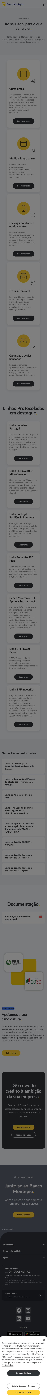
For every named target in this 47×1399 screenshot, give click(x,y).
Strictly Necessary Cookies (23, 1386)
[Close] (44, 1340)
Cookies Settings (23, 1373)
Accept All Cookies (23, 1392)
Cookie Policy (7, 1365)
